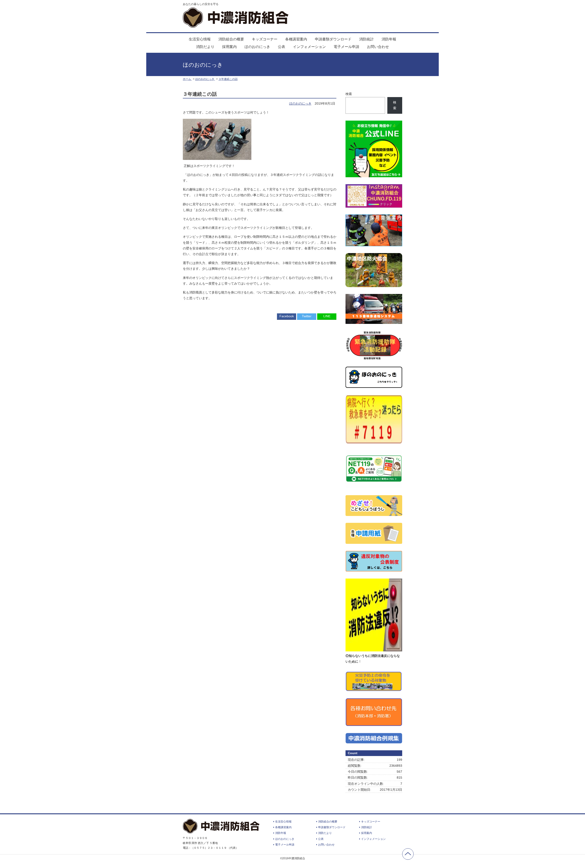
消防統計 (366, 39)
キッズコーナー (264, 39)
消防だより (205, 47)
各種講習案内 (296, 39)
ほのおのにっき (257, 47)
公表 (281, 47)
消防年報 (389, 39)
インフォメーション (309, 47)
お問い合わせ (378, 47)
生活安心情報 (200, 39)
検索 (349, 94)
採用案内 (229, 47)
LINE (326, 316)
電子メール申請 (346, 47)
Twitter (306, 316)
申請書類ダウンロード (333, 39)
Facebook (286, 316)
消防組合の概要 (231, 39)
